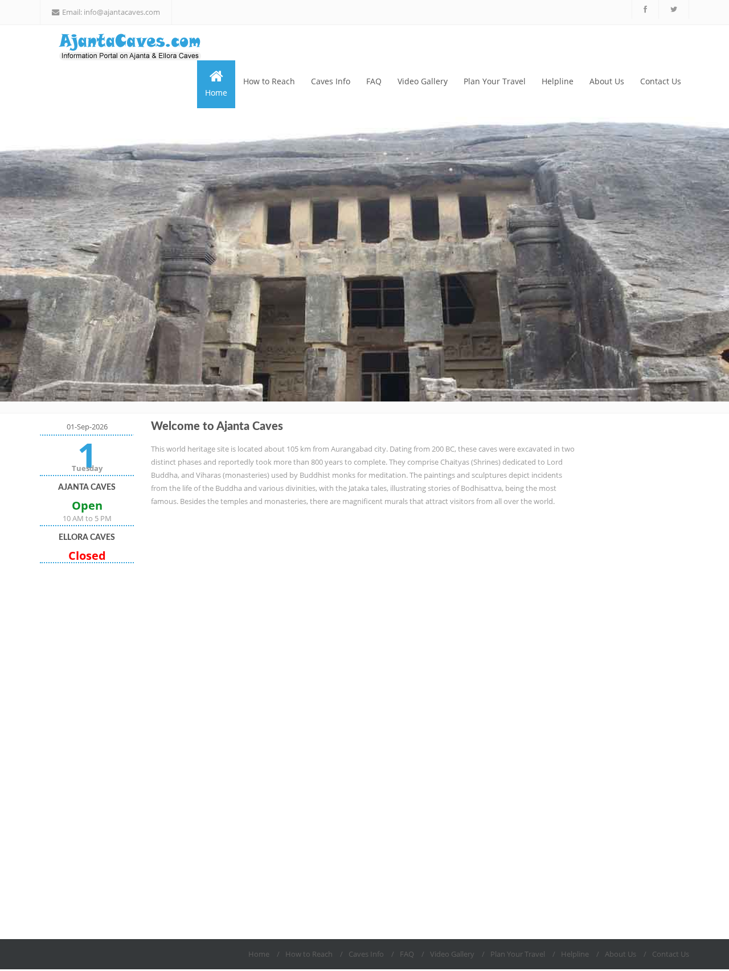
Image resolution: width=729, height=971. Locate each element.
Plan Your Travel (495, 81)
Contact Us (660, 81)
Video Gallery (423, 81)
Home (216, 92)
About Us (606, 81)
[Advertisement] (87, 751)
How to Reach (269, 81)
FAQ (374, 81)
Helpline (558, 81)
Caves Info (330, 81)
